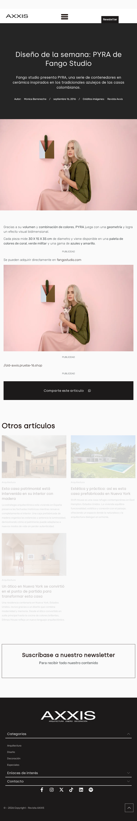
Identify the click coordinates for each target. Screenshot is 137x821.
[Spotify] (93, 791)
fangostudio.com (69, 260)
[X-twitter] (63, 791)
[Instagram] (53, 791)
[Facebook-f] (44, 791)
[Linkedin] (83, 791)
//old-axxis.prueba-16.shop (23, 365)
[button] (89, 391)
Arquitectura (9, 482)
